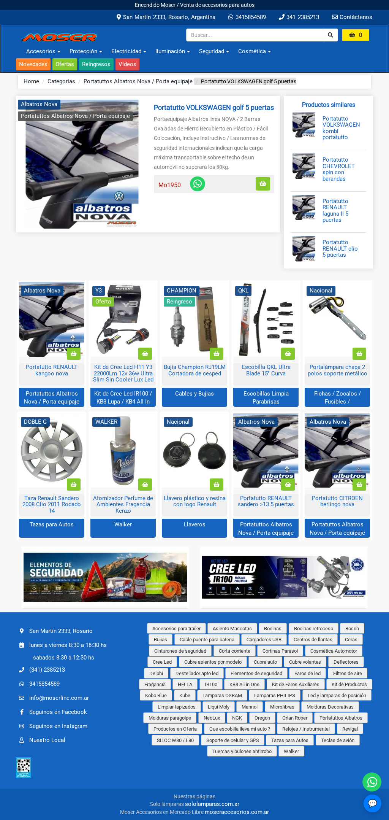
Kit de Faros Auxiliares (295, 684)
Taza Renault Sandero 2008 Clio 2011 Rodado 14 (51, 504)
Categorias (61, 81)
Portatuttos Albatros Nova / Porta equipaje (138, 81)
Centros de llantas (313, 639)
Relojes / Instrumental (306, 729)
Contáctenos (355, 17)
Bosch (352, 628)
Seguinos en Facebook (58, 712)
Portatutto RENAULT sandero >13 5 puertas (266, 501)
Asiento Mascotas (232, 628)
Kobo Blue (156, 695)
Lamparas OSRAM (222, 695)
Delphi (156, 673)
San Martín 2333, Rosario (61, 631)
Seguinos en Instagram (58, 726)
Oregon (262, 718)
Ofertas (64, 64)
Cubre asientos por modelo (213, 662)
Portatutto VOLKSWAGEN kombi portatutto (341, 128)
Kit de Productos (349, 684)
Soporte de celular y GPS (232, 740)
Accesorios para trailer (176, 628)
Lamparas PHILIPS (274, 695)
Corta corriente (234, 651)
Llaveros (195, 524)
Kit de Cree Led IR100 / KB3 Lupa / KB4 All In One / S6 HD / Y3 (123, 401)
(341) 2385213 (47, 669)
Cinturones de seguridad (180, 651)
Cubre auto (265, 662)
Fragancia (155, 684)
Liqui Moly (218, 707)
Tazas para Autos (52, 524)
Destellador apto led (197, 673)
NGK (237, 718)
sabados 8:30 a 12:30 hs (63, 657)
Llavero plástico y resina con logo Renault (195, 501)
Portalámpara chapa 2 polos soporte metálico (337, 370)
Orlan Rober (294, 718)
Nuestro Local (47, 740)
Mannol (250, 707)
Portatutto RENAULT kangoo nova (51, 370)
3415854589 (249, 17)
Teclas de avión (337, 740)
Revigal (350, 729)
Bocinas (272, 628)
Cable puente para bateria (207, 639)
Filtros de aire (347, 673)
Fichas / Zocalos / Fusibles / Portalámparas (337, 401)
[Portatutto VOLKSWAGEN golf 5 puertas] (82, 164)
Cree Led (162, 662)
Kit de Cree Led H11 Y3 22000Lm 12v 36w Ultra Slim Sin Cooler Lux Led (123, 373)
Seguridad (211, 51)
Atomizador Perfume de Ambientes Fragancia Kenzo (123, 504)
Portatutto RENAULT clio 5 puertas (340, 248)
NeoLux (212, 718)
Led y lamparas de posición (337, 695)
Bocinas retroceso (313, 628)
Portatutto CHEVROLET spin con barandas (339, 169)
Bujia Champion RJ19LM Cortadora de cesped (195, 370)
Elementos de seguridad (256, 673)
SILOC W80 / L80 (175, 740)
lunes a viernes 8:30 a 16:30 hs (68, 645)
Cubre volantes (305, 662)
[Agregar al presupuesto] (263, 184)
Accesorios (40, 51)
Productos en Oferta (175, 729)
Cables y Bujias (194, 393)
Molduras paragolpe (170, 718)
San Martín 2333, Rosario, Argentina (168, 17)
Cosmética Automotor (333, 651)
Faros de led (307, 673)
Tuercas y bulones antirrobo (242, 751)
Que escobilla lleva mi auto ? (239, 729)
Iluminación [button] (170, 51)
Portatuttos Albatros (340, 718)
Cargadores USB (264, 639)
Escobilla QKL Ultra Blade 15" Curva (266, 370)
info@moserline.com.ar (59, 697)
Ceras (351, 639)
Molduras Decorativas (330, 707)
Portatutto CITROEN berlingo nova (337, 501)
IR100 (211, 684)
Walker (123, 524)
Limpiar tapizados (177, 707)
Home (31, 81)
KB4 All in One (244, 684)
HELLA (185, 684)
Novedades (33, 64)
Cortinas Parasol (280, 651)
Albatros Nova (39, 104)
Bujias (160, 639)
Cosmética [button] (252, 51)
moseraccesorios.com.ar (237, 812)
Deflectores (346, 662)
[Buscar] (330, 35)
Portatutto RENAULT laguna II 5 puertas (335, 210)
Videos (127, 64)
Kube (184, 695)
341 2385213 (302, 17)
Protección (83, 51)
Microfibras (282, 707)
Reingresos (96, 64)
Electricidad (126, 51)
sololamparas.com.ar (212, 804)
